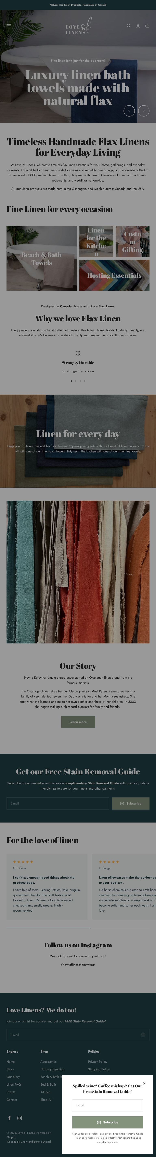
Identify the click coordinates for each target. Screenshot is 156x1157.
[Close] (144, 1083)
